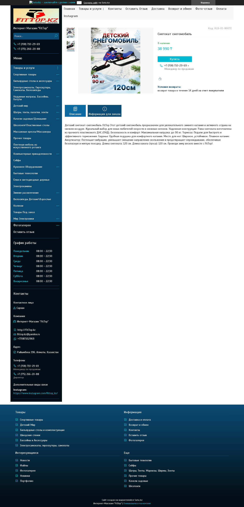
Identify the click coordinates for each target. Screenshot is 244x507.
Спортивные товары (24, 74)
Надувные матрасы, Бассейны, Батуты (31, 98)
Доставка (158, 9)
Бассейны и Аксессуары (33, 440)
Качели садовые (138, 481)
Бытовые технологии (25, 173)
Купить (175, 59)
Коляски (18, 205)
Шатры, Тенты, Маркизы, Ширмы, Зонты (152, 470)
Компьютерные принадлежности (32, 153)
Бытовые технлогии (140, 460)
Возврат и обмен (180, 9)
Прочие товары (137, 475)
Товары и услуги (90, 9)
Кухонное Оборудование (27, 166)
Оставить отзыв (23, 232)
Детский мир (20, 105)
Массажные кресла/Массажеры (32, 131)
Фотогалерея (22, 225)
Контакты (115, 9)
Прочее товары (22, 138)
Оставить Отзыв (136, 9)
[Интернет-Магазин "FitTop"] (36, 15)
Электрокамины (22, 186)
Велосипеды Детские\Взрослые (32, 199)
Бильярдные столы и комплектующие (42, 430)
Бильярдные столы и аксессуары (32, 81)
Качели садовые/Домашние (30, 118)
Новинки (25, 475)
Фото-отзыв (203, 9)
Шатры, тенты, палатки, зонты (30, 112)
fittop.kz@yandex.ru (28, 334)
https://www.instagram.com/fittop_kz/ (35, 393)
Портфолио (26, 481)
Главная (69, 9)
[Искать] (55, 36)
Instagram (71, 16)
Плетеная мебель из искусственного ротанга (27, 146)
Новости (25, 460)
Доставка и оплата (140, 419)
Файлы (24, 465)
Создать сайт (91, 2)
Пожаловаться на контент (137, 503)
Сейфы (17, 160)
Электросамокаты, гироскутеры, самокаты (44, 445)
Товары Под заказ (24, 212)
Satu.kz (138, 500)
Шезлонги (134, 486)
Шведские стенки (30, 435)
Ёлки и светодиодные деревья (31, 179)
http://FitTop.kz (26, 330)
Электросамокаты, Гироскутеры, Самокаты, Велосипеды (32, 89)
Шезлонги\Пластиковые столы (31, 125)
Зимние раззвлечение (26, 192)
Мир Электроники (23, 218)
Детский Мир (27, 425)
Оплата (221, 9)
